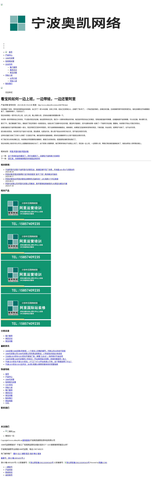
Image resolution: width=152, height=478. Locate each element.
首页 (10, 52)
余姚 (31, 454)
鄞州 (15, 454)
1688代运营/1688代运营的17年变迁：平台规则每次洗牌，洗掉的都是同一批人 (35, 359)
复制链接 (26, 440)
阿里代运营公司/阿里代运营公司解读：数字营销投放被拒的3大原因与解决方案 (36, 184)
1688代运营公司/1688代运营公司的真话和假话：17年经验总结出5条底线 (33, 354)
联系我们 (8, 84)
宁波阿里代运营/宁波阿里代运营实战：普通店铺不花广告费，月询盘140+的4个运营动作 (39, 170)
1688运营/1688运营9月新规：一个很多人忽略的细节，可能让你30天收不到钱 (35, 351)
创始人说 (8, 75)
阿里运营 (24, 151)
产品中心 (8, 55)
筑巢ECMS (103, 463)
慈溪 (27, 454)
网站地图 (8, 401)
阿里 (11, 151)
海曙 (23, 454)
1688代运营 (40, 2)
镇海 (39, 454)
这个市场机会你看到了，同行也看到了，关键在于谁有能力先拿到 (34, 156)
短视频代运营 (10, 382)
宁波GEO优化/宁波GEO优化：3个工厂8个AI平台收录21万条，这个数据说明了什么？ (38, 362)
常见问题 (13, 73)
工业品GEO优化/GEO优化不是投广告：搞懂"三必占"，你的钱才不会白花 (34, 356)
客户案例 (13, 67)
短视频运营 (9, 61)
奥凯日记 (13, 70)
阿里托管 (17, 151)
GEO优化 (9, 385)
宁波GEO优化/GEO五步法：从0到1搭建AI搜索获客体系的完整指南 (31, 364)
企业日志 (8, 64)
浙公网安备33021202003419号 (78, 463)
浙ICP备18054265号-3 (16, 458)
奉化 (35, 454)
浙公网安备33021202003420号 (42, 463)
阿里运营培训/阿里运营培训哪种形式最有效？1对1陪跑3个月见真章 (31, 179)
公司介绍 (13, 78)
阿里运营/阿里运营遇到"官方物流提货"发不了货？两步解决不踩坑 (31, 174)
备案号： (4, 458)
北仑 (19, 454)
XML (7, 403)
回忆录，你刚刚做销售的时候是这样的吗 (24, 159)
